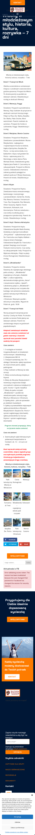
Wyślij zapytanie (17, 556)
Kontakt (18, 3)
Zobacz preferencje (17, 828)
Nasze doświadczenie (15, 770)
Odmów (17, 822)
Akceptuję (17, 817)
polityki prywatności (20, 749)
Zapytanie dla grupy (14, 764)
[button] (32, 795)
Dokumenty (10, 781)
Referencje (10, 775)
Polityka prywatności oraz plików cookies (16, 832)
